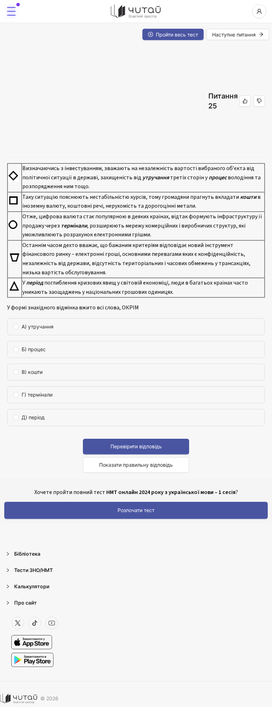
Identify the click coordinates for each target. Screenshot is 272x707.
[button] (136, 554)
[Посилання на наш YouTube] (51, 623)
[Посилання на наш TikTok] (34, 623)
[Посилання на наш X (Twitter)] (17, 623)
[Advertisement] (107, 101)
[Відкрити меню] (11, 11)
